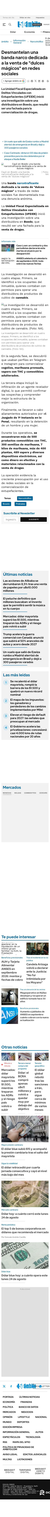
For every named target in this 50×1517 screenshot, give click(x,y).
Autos (39, 1432)
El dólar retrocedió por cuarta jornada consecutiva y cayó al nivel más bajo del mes (24, 1171)
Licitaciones (24, 1459)
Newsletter (42, 1386)
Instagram (18, 1386)
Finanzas (26, 1402)
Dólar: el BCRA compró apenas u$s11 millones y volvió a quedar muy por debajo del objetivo (25, 1091)
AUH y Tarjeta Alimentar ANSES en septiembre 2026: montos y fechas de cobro (12, 971)
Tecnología (33, 1437)
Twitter (4, 1386)
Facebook (11, 1386)
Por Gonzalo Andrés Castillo (13, 1237)
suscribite (37, 24)
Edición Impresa (12, 1427)
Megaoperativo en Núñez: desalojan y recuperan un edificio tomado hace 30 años (33, 997)
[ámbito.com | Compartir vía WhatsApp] (28, 81)
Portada (8, 1397)
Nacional (41, 1417)
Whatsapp (40, 1386)
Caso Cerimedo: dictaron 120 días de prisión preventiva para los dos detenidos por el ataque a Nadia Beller (26, 156)
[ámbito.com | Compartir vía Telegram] (43, 81)
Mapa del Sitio (21, 1442)
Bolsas (17, 793)
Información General (19, 41)
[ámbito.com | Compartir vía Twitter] (35, 81)
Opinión (7, 1417)
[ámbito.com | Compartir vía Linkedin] (39, 81)
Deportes (23, 1422)
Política (8, 1407)
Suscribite (34, 519)
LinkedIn (25, 1386)
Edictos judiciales (34, 1454)
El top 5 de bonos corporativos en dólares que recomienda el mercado (25, 1230)
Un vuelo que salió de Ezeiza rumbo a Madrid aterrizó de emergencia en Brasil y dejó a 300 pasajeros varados (26, 144)
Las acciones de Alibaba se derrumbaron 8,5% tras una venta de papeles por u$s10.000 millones (25, 586)
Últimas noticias (29, 1397)
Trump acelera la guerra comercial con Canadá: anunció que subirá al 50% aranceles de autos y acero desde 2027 (23, 639)
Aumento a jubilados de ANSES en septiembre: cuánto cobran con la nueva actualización (34, 1016)
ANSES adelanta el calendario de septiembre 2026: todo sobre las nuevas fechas (31, 261)
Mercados (9, 1412)
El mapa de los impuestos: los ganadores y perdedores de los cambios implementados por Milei (28, 705)
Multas (7, 1459)
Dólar (13, 32)
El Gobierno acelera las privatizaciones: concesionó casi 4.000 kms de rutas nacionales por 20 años (28, 731)
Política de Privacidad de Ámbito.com (18, 1448)
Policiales (20, 503)
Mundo (7, 1422)
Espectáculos (11, 1437)
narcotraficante (28, 183)
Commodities (30, 793)
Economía (29, 32)
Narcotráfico (36, 42)
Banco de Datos (28, 1407)
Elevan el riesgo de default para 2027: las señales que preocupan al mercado (27, 718)
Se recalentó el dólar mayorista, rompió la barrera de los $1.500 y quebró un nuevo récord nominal (26, 688)
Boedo (6, 503)
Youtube (32, 1386)
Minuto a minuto (8, 1064)
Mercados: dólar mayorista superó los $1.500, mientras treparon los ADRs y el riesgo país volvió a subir (22, 621)
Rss (5, 1442)
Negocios (27, 1412)
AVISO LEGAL (10, 1454)
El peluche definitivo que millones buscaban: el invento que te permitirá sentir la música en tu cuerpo (24, 603)
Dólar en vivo (25, 18)
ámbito (5, 42)
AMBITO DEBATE (40, 1471)
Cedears (43, 793)
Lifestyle (24, 1417)
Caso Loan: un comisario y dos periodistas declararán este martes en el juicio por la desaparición (32, 249)
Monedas (7, 793)
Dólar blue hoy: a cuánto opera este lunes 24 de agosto (24, 1277)
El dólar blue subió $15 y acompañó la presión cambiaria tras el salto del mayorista (24, 1152)
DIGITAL (9, 1471)
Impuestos (40, 18)
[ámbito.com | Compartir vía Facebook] (32, 81)
